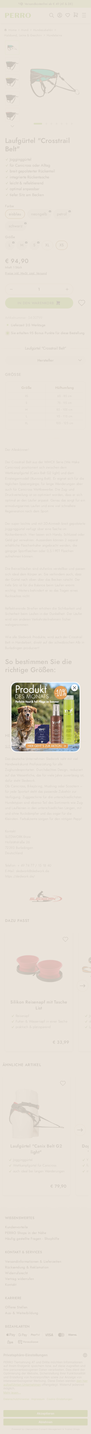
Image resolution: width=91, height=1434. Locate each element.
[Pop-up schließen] (74, 687)
